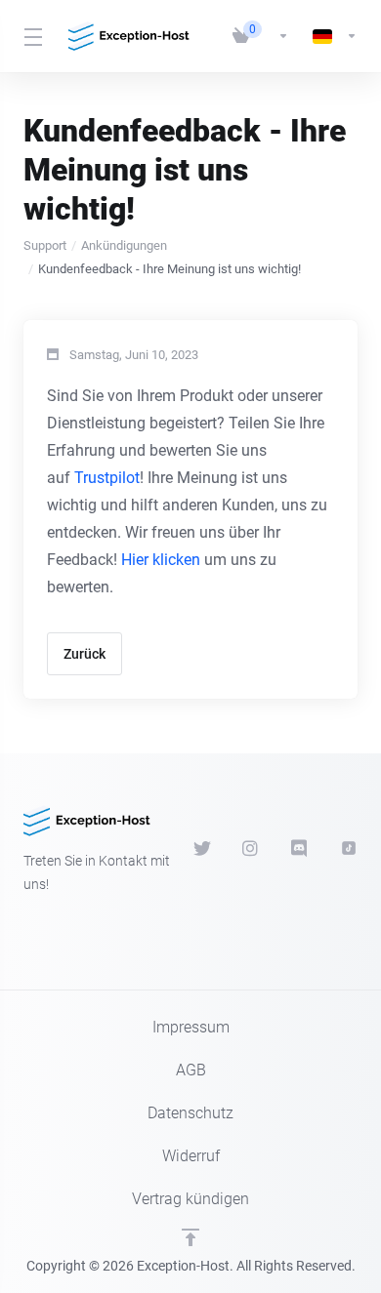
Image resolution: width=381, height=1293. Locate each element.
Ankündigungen (124, 245)
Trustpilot (107, 477)
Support (44, 245)
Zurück (85, 654)
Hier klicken (160, 559)
